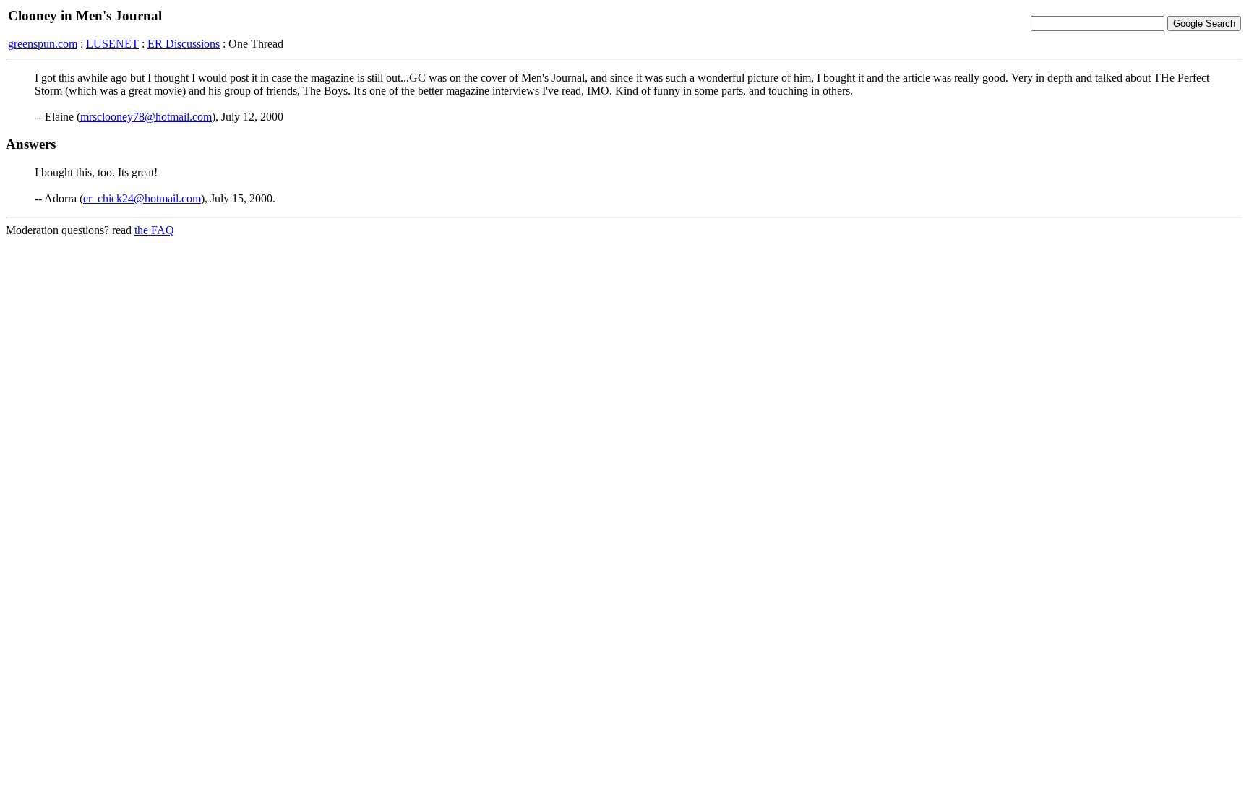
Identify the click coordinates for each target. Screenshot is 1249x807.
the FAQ (154, 230)
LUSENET (112, 44)
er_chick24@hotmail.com (142, 198)
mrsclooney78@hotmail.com (146, 117)
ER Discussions (183, 44)
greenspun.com (42, 44)
